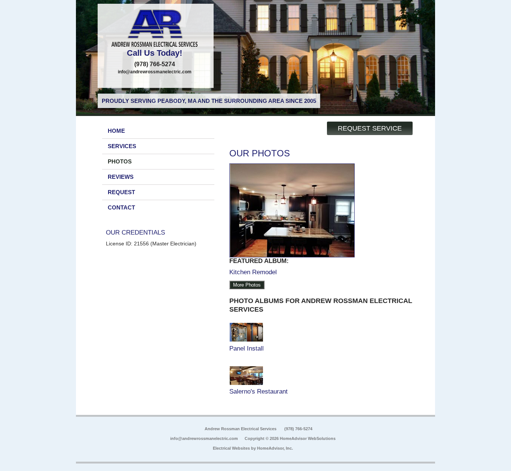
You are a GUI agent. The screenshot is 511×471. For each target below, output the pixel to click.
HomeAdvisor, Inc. (275, 448)
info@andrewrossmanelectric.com (155, 71)
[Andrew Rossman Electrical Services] (156, 28)
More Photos (247, 285)
